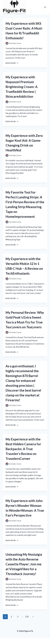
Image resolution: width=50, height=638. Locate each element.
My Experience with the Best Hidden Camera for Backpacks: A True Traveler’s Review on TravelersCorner (23, 449)
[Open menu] (45, 7)
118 (27, 616)
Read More (12, 63)
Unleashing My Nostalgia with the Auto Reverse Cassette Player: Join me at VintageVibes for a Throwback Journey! (24, 564)
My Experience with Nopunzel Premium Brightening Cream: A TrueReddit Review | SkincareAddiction (22, 86)
